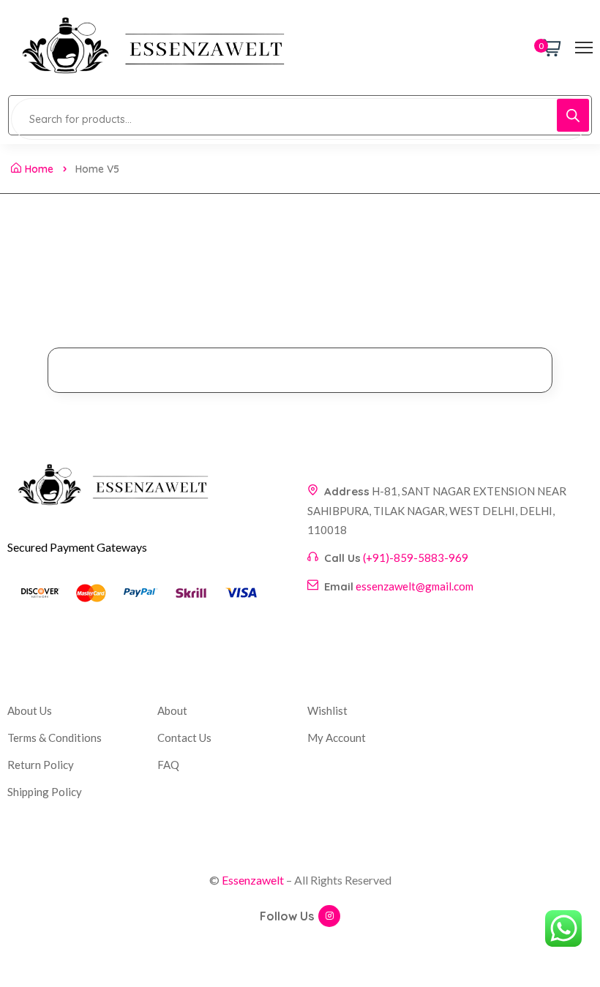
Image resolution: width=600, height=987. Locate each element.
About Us (29, 710)
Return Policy (40, 764)
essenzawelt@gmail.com (414, 586)
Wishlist (327, 710)
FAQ (168, 764)
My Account (336, 737)
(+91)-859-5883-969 (415, 557)
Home (39, 169)
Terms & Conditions (54, 737)
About (172, 710)
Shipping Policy (44, 791)
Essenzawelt (253, 880)
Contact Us (184, 737)
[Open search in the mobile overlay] (300, 115)
